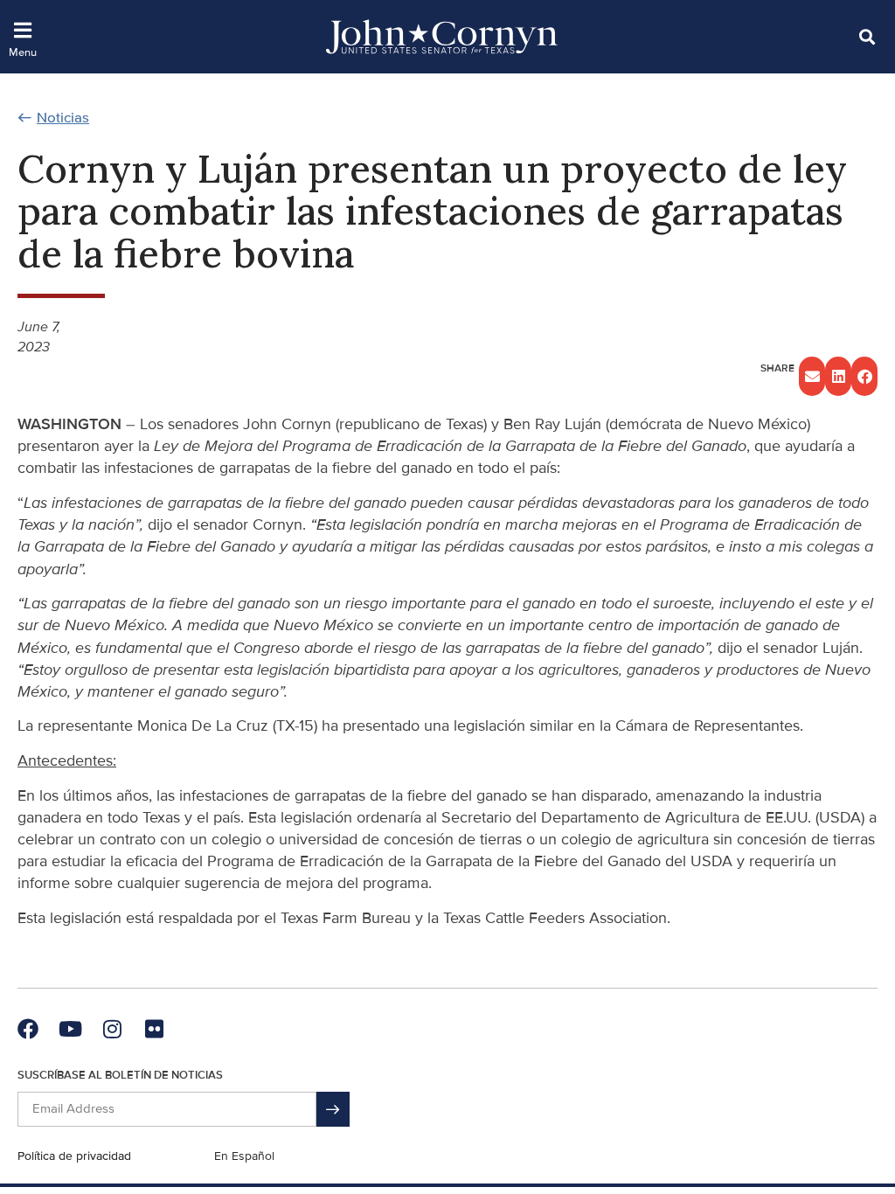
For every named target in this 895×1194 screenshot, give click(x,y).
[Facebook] (28, 1029)
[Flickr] (154, 1029)
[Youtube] (70, 1029)
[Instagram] (112, 1029)
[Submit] (333, 1109)
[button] (866, 36)
